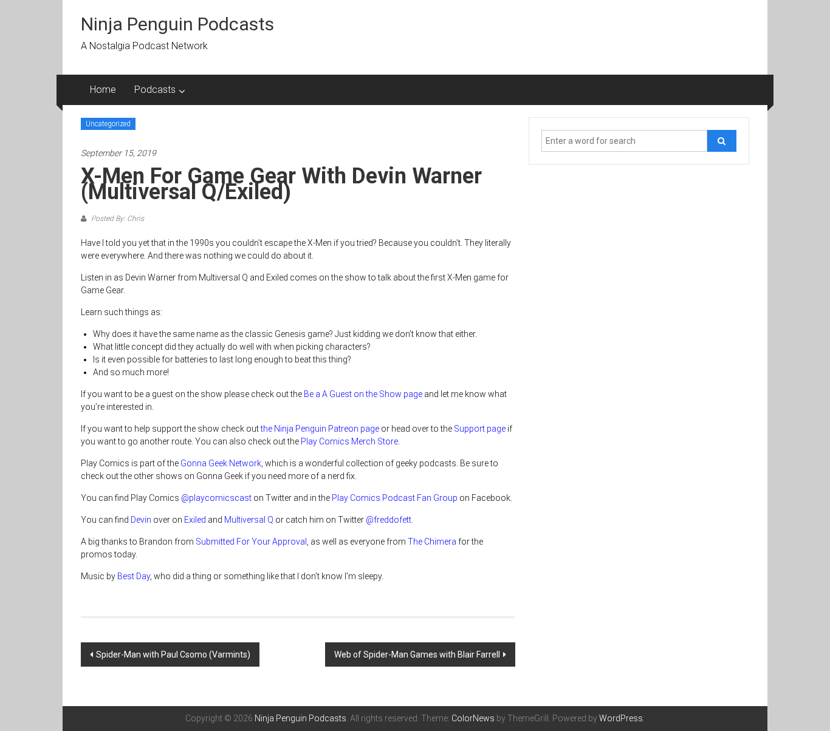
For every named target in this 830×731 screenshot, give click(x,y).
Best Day (133, 576)
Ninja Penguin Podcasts (177, 24)
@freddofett (388, 520)
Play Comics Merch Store (349, 441)
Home (103, 89)
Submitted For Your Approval (251, 541)
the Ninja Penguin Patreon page (320, 428)
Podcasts (155, 89)
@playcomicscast (216, 498)
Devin (141, 520)
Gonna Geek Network (220, 463)
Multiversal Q (248, 520)
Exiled (195, 520)
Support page (480, 428)
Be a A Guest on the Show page (363, 394)
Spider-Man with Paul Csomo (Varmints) (173, 654)
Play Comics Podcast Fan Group (395, 498)
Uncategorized (108, 124)
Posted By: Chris (116, 218)
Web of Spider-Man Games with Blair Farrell (417, 654)
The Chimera (432, 541)
